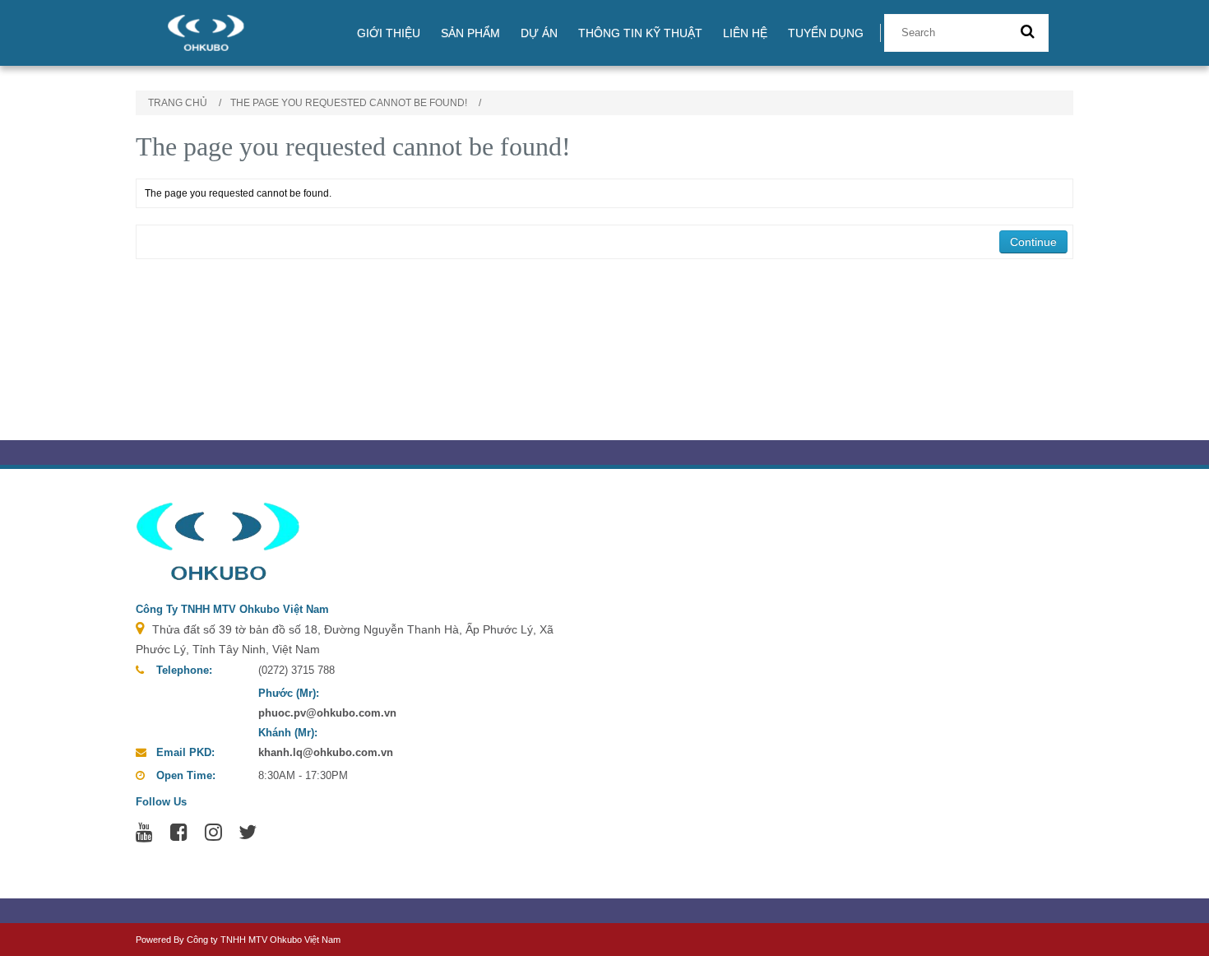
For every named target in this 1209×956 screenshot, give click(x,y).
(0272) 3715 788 (296, 670)
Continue (1033, 241)
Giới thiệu (388, 32)
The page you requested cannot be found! (348, 103)
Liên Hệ (745, 32)
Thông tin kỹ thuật (640, 32)
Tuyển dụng (826, 32)
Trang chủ (177, 103)
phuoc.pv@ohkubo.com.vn (327, 713)
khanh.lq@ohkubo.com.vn (325, 752)
